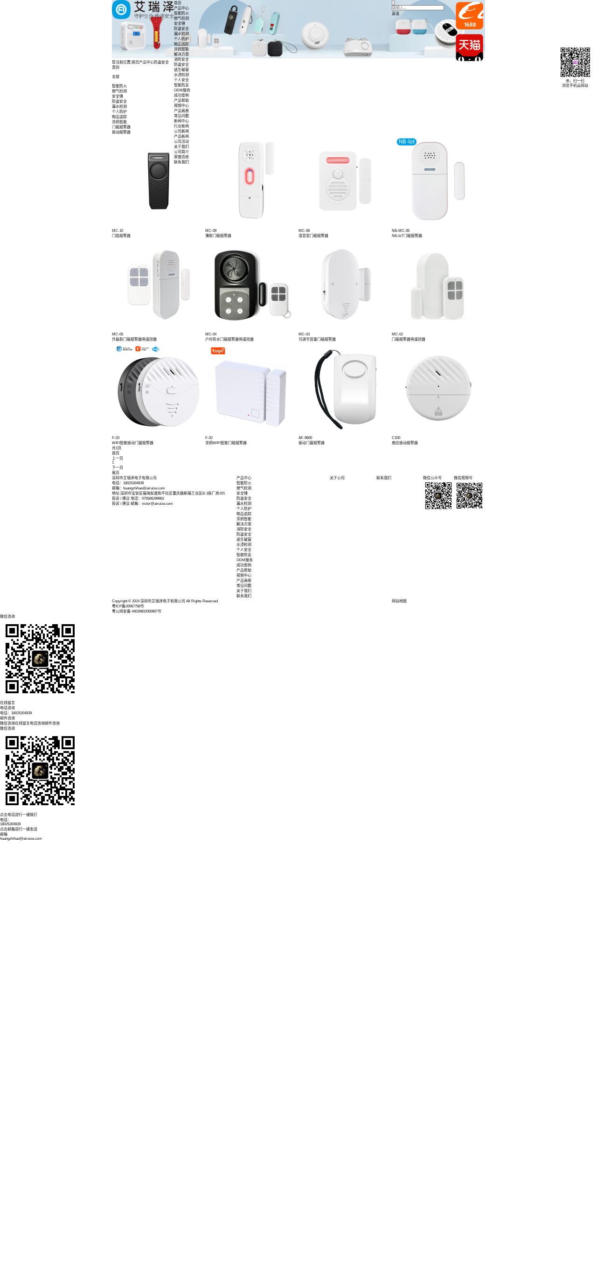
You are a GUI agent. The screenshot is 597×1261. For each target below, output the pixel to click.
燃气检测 (181, 18)
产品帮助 (181, 100)
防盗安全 (181, 29)
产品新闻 (181, 136)
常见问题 (181, 116)
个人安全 (181, 80)
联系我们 (181, 162)
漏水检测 (181, 34)
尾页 (115, 473)
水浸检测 (181, 75)
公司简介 (181, 152)
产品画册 (181, 111)
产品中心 (181, 8)
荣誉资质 (181, 157)
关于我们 (181, 147)
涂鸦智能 (181, 49)
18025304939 (10, 824)
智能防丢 (181, 85)
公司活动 (181, 141)
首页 (177, 3)
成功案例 (181, 95)
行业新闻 (181, 126)
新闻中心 (181, 121)
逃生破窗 (181, 70)
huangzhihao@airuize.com (21, 838)
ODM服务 (182, 90)
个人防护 (181, 39)
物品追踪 (181, 44)
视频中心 (181, 106)
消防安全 (181, 59)
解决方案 (181, 54)
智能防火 (181, 13)
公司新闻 (181, 131)
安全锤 (179, 23)
